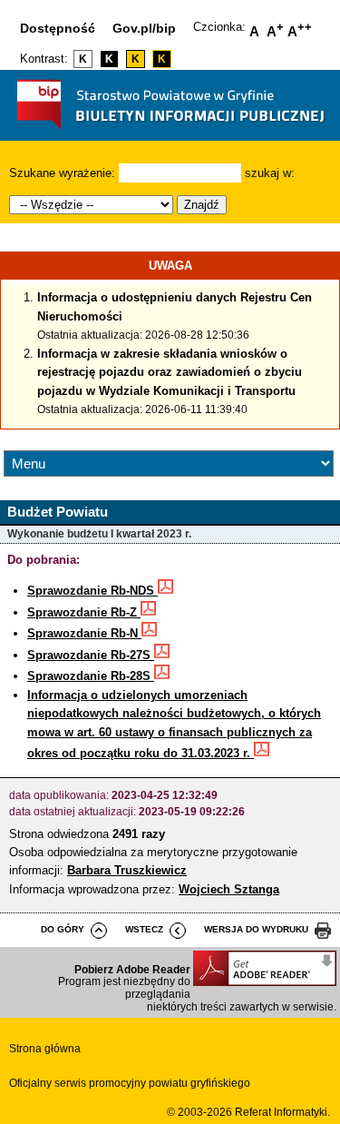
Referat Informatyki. (282, 1112)
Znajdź (201, 205)
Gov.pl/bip (144, 28)
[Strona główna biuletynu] (170, 134)
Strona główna (45, 1048)
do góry (62, 929)
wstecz (144, 929)
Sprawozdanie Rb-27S (90, 655)
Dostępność (57, 28)
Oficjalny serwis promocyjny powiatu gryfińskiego (129, 1083)
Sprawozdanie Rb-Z (84, 612)
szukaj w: (270, 173)
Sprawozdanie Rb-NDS (92, 590)
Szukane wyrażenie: (62, 173)
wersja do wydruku (256, 929)
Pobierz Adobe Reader (132, 969)
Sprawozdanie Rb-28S (90, 676)
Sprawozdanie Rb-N (84, 633)
